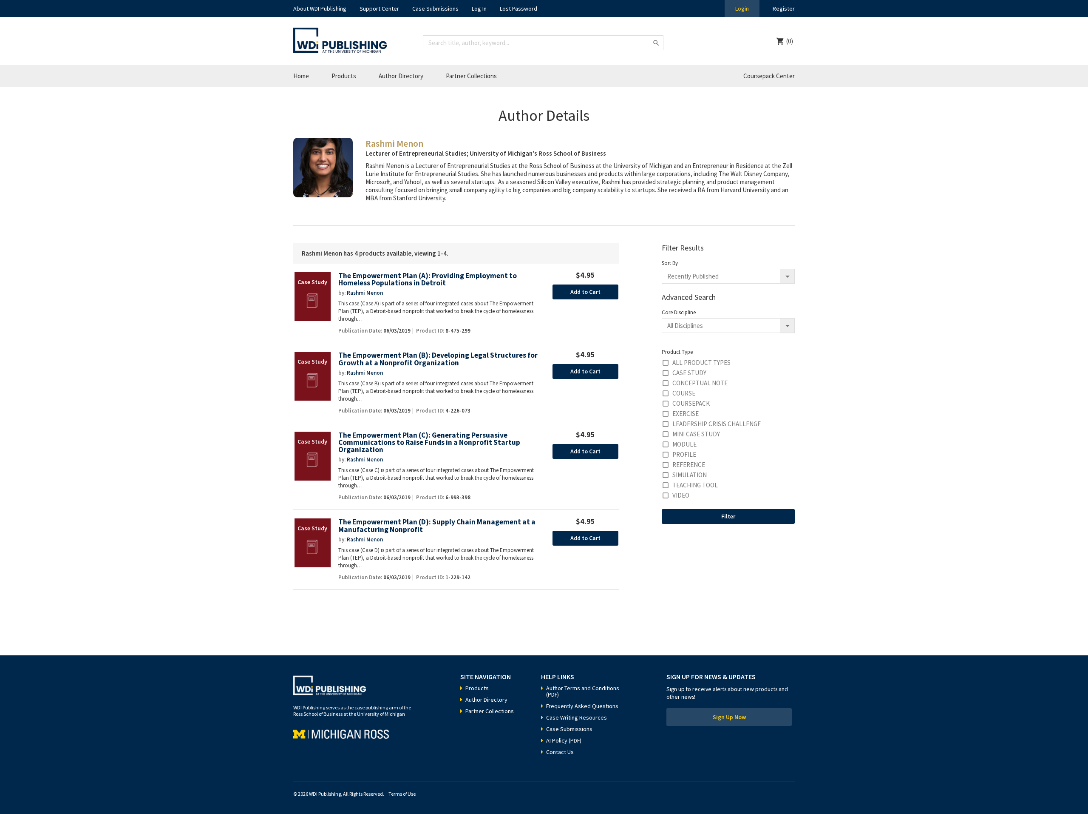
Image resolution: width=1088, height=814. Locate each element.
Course (683, 393)
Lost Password (518, 8)
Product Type (677, 352)
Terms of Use (402, 794)
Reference (688, 465)
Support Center (379, 8)
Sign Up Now (729, 717)
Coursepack (691, 403)
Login (742, 8)
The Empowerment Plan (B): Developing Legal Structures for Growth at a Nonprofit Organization (438, 359)
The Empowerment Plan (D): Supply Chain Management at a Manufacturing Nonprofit (437, 525)
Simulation (689, 475)
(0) (789, 41)
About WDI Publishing (319, 8)
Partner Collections (471, 76)
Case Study (689, 373)
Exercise (685, 414)
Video (680, 495)
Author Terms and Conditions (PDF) (582, 691)
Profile (684, 454)
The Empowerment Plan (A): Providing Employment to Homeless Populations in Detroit (427, 279)
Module (684, 444)
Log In (479, 8)
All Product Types (701, 363)
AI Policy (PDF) (563, 740)
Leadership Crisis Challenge (716, 424)
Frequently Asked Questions (582, 706)
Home (301, 76)
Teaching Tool (695, 485)
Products (344, 76)
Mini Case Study (696, 434)
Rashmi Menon (365, 292)
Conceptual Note (700, 383)
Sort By (670, 263)
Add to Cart (585, 292)
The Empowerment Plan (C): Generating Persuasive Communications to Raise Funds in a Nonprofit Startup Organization (429, 443)
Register (784, 8)
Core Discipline (679, 312)
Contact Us (560, 752)
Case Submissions (435, 8)
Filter (728, 516)
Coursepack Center (769, 76)
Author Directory (401, 76)
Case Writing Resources (576, 717)
